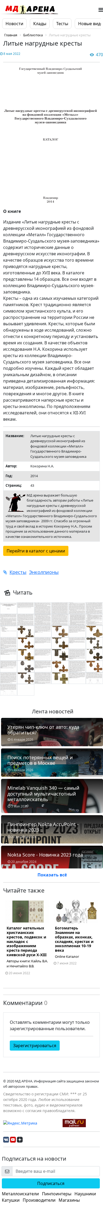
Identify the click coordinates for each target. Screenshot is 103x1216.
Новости (14, 24)
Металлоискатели (20, 1194)
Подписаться (50, 1183)
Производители (39, 1200)
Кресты (18, 572)
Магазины (69, 1200)
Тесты (62, 24)
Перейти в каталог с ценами (36, 551)
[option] (27, 940)
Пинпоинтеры (56, 1194)
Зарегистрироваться (34, 1045)
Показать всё (52, 875)
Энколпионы (44, 572)
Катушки (11, 1200)
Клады (39, 24)
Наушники (85, 1194)
